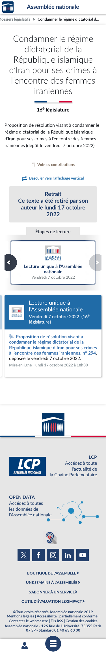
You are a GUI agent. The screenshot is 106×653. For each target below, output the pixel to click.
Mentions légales (20, 616)
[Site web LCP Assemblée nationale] (53, 466)
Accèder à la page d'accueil (8, 7)
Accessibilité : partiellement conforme (67, 616)
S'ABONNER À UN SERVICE (52, 592)
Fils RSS (57, 621)
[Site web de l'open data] (53, 506)
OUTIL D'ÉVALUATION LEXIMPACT (51, 601)
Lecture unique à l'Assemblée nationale (53, 262)
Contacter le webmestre (28, 621)
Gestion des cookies (82, 621)
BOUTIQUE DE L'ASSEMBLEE (51, 573)
